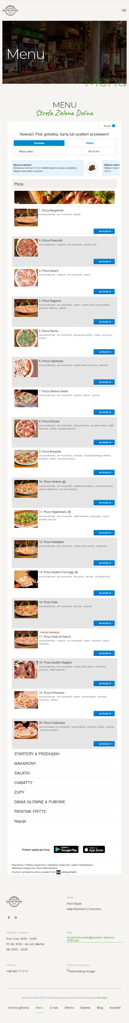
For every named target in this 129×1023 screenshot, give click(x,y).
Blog (100, 1008)
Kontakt (115, 1008)
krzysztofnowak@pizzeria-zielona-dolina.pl (91, 939)
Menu (39, 1008)
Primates (102, 998)
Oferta (69, 1008)
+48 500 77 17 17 (17, 971)
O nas (54, 1008)
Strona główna (18, 1008)
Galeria (85, 1008)
